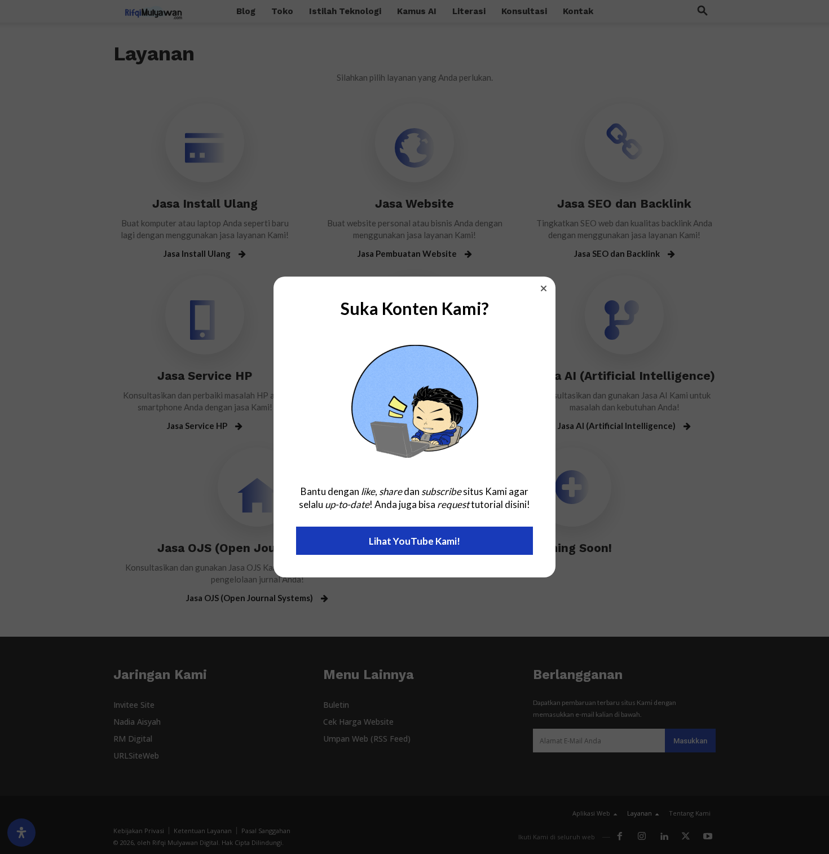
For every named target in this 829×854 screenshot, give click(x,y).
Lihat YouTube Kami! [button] (414, 541)
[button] (544, 288)
